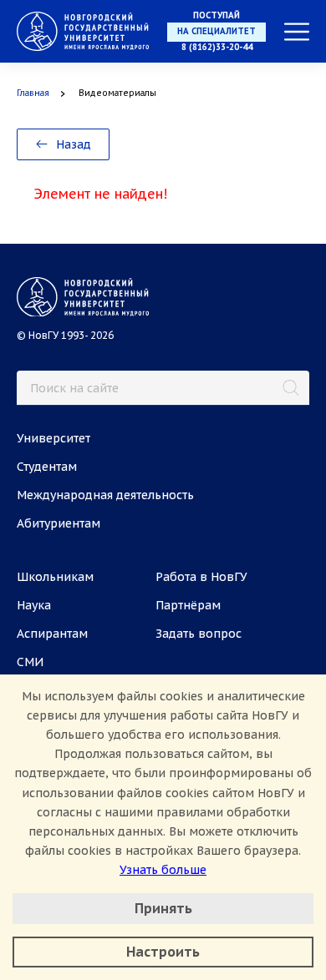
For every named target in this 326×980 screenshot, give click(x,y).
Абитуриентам (58, 523)
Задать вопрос (198, 633)
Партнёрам (188, 605)
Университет (53, 438)
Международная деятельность (105, 495)
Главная (33, 93)
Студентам (47, 466)
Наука (34, 605)
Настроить (163, 951)
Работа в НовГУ (201, 576)
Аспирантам (52, 633)
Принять (163, 908)
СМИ (30, 661)
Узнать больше (163, 869)
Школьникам (55, 576)
